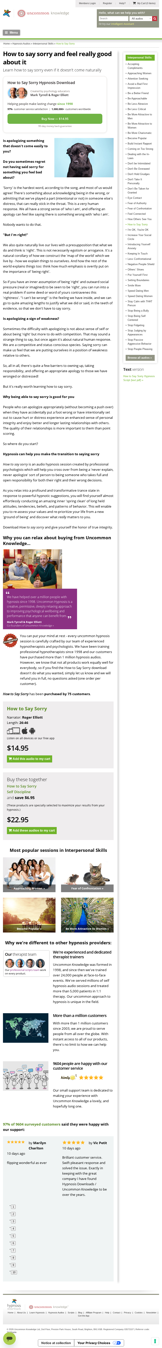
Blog (80, 1312)
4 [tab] (13, 1228)
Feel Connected (137, 213)
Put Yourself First (138, 274)
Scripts (71, 1312)
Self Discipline (19, 791)
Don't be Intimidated (139, 163)
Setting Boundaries (138, 280)
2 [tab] (13, 1214)
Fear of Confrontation (140, 208)
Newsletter (151, 1312)
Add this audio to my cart (31, 759)
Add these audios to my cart (34, 830)
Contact (116, 1312)
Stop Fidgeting (136, 325)
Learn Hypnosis (37, 1312)
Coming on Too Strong (140, 148)
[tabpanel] (30, 1152)
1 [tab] (13, 1206)
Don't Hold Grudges (139, 174)
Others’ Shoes (136, 269)
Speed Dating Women (140, 296)
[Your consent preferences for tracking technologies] (155, 1341)
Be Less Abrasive (138, 103)
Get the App (83, 1316)
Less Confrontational (139, 258)
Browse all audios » (140, 357)
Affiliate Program (93, 1312)
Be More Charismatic (140, 132)
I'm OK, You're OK (138, 229)
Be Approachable (137, 98)
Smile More (134, 285)
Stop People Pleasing (140, 349)
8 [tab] (13, 1257)
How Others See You (140, 219)
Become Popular (137, 138)
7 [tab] (13, 1250)
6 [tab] (13, 1243)
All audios (137, 18)
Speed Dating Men (138, 290)
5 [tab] (13, 1235)
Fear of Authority (137, 203)
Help (107, 1312)
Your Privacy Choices (93, 1343)
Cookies (139, 1312)
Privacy (127, 1312)
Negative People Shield (141, 264)
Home (10, 1312)
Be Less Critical (137, 109)
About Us (21, 1312)
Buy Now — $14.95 (55, 119)
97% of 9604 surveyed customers (31, 1124)
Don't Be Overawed (139, 168)
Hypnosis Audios (56, 1312)
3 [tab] (13, 1221)
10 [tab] (14, 1272)
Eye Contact (135, 197)
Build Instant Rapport (140, 143)
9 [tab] (13, 1265)
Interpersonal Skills (140, 57)
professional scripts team (25, 970)
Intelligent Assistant (122, 24)
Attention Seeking (138, 78)
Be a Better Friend (138, 93)
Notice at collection (56, 1343)
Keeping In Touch (138, 253)
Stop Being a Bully (138, 310)
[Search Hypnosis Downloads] (154, 18)
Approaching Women (139, 73)
